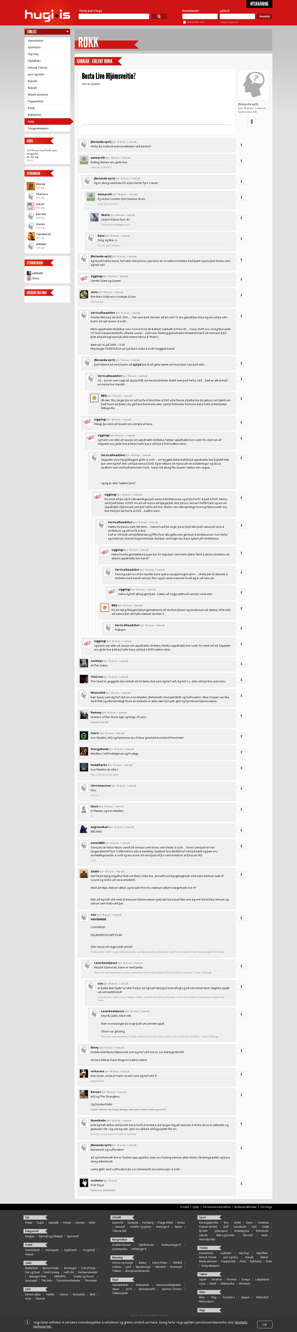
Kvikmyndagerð (171, 1245)
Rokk (31, 121)
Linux (202, 1283)
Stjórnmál (72, 1236)
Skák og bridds (225, 1235)
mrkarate (97, 1071)
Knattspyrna (241, 1231)
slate (94, 292)
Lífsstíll (116, 1217)
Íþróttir (203, 1231)
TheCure (42, 194)
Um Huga (266, 1207)
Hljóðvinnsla (146, 1245)
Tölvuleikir (90, 1280)
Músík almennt (38, 94)
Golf (225, 1227)
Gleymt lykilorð (229, 22)
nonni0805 (98, 843)
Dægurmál (31, 1231)
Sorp (28, 1298)
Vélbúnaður (227, 1283)
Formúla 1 (229, 1297)
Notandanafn (190, 11)
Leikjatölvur (262, 1279)
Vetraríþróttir (207, 1239)
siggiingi (97, 276)
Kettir (92, 1222)
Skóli (92, 1294)
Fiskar (28, 1222)
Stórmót (248, 1235)
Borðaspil (70, 1268)
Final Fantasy (51, 1272)
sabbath (37, 273)
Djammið (117, 1222)
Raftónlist (34, 115)
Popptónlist (35, 101)
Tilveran (40, 1298)
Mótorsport (206, 1301)
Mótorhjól (262, 1297)
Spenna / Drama (172, 1289)
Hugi (202, 1310)
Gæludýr (53, 1222)
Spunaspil (31, 1280)
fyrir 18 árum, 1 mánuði (124, 141)
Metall (32, 88)
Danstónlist (35, 40)
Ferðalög (148, 1222)
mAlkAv (41, 244)
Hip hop (33, 54)
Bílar (202, 1297)
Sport (202, 1217)
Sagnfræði (70, 1250)
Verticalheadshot (103, 313)
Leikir (28, 1263)
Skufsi (105, 215)
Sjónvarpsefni (146, 1289)
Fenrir (95, 733)
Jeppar (246, 1297)
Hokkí (265, 1227)
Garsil (40, 204)
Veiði (264, 1235)
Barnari (96, 1092)
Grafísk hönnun (121, 1245)
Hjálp (196, 1207)
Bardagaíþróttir (209, 1222)
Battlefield (31, 1268)
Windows (244, 1283)
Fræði (28, 1245)
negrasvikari (99, 827)
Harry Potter (159, 1263)
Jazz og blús (36, 74)
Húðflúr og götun (140, 1227)
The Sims (46, 1280)
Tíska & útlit (119, 1231)
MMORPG (60, 1276)
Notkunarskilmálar (245, 1207)
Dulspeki (133, 1222)
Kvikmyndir (142, 1285)
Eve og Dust (32, 1272)
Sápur (115, 1289)
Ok (265, 1324)
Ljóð (128, 1267)
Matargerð (162, 1227)
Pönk (31, 108)
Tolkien (116, 1271)
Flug (213, 1297)
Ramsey (96, 712)
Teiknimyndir (120, 1293)
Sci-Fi (129, 1289)
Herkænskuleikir (88, 1272)
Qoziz (94, 806)
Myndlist (160, 1267)
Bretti (237, 1222)
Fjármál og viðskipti (51, 1236)
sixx (93, 915)
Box (226, 1222)
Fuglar (40, 1222)
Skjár (115, 1279)
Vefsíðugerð (138, 1249)
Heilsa (181, 1222)
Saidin (95, 871)
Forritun (232, 1279)
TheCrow (97, 677)
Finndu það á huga (90, 11)
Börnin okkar (33, 1294)
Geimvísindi (32, 1250)
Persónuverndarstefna (216, 1207)
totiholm (97, 1180)
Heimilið (120, 1227)
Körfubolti (262, 1231)
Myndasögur (143, 1267)
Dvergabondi (99, 749)
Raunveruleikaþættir (168, 1285)
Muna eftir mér (196, 22)
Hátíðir (50, 1294)
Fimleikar (263, 1222)
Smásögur (176, 1267)
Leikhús (116, 1267)
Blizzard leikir (51, 1268)
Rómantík (79, 1294)
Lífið (28, 1289)
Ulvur (36, 278)
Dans (249, 1222)
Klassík (32, 81)
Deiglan (30, 1236)
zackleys (97, 661)
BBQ (104, 396)
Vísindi (29, 1254)
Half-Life (69, 1272)
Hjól (254, 1227)
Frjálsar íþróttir (208, 1227)
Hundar (80, 1222)
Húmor (64, 1294)
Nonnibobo (98, 1120)
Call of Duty (88, 1268)
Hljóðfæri (34, 61)
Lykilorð (225, 11)
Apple (203, 1279)
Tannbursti (43, 234)
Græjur (246, 1279)
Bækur (143, 1263)
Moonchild (98, 693)
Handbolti (240, 1227)
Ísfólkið (177, 1263)
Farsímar (216, 1279)
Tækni (203, 1274)
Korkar (83, 61)
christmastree (101, 785)
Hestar (67, 1222)
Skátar (178, 1227)
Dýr (27, 1217)
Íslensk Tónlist (37, 67)
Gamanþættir (120, 1285)
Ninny (95, 1047)
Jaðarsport (221, 1231)
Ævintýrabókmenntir (137, 1271)
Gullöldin (34, 47)
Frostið (184, 1207)
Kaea (101, 236)
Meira (30, 160)
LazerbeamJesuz (105, 963)
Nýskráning (259, 4)
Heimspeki (51, 1250)
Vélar (202, 1292)
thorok (40, 184)
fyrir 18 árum (110, 1180)
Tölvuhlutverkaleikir (68, 1280)
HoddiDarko (99, 765)
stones (40, 224)
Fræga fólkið (165, 1222)
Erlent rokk (102, 61)
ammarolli (98, 158)
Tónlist (32, 31)
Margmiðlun (119, 1239)
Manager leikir (38, 1276)
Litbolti (203, 1235)
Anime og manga (122, 1263)
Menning (117, 1257)
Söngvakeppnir (38, 128)
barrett (41, 214)
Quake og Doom (83, 1276)
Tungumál (89, 1250)
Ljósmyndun (119, 1249)
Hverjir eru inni (37, 292)
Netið (213, 1283)
